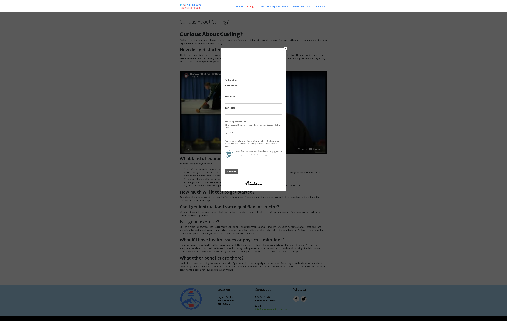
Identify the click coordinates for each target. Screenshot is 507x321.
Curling (250, 6)
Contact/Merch (300, 6)
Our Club (318, 6)
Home (239, 6)
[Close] (285, 49)
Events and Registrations (272, 6)
